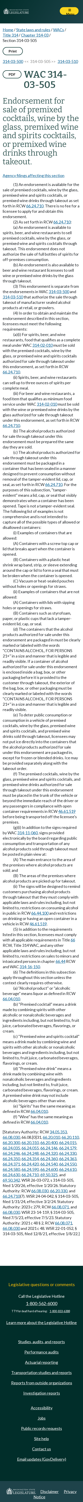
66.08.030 (11, 1137)
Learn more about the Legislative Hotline (41, 1322)
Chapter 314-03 (34, 35)
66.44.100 (39, 913)
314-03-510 (68, 61)
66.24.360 (49, 1158)
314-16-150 (29, 966)
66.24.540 (49, 1164)
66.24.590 (30, 1169)
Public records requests (41, 1428)
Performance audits (41, 1352)
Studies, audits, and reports (41, 1341)
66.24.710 (34, 205)
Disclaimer (49, 1491)
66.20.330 (58, 1190)
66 (73, 939)
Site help (41, 1438)
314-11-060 (27, 832)
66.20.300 (11, 1142)
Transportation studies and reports (41, 1372)
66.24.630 (11, 1174)
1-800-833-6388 (60, 1311)
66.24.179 (67, 1147)
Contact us (41, 1448)
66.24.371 (11, 1164)
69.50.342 (11, 1180)
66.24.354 (30, 1158)
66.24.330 (67, 1153)
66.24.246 (11, 1153)
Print (13, 51)
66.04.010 (11, 998)
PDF (12, 74)
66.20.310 (30, 1142)
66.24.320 (49, 1153)
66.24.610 (67, 1169)
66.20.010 (51, 1137)
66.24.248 (30, 1153)
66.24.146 (49, 1147)
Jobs (42, 1418)
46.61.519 (66, 811)
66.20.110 (70, 1137)
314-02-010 (42, 345)
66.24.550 (67, 1164)
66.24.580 (11, 1169)
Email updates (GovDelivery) (41, 1459)
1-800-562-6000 (41, 1303)
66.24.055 (30, 1147)
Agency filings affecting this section (33, 175)
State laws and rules (33, 29)
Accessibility (41, 1407)
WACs (58, 29)
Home (8, 29)
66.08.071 (60, 1206)
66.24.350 (11, 1158)
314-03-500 (13, 61)
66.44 (60, 961)
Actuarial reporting (41, 1362)
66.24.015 (67, 1142)
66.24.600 (49, 1169)
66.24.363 (67, 1158)
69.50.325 (49, 1174)
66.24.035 (11, 1147)
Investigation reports (41, 1393)
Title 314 (10, 35)
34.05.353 (58, 1131)
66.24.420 (30, 1164)
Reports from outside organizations (41, 1382)
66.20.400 (49, 1142)
